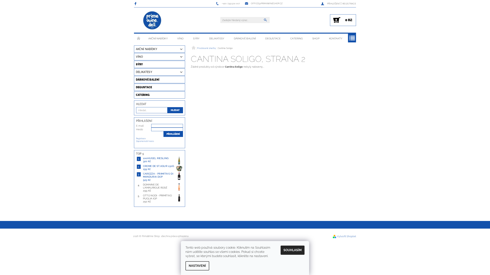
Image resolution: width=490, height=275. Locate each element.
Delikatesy (216, 38)
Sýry (196, 38)
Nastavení (197, 266)
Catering (296, 38)
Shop (315, 38)
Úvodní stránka (139, 39)
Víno (180, 38)
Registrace (349, 3)
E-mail (140, 125)
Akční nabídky (158, 38)
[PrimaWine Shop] (152, 20)
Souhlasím (292, 250)
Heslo (139, 129)
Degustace (273, 38)
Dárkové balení (245, 38)
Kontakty (335, 38)
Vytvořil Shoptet (346, 236)
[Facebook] (136, 3)
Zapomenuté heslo (145, 141)
